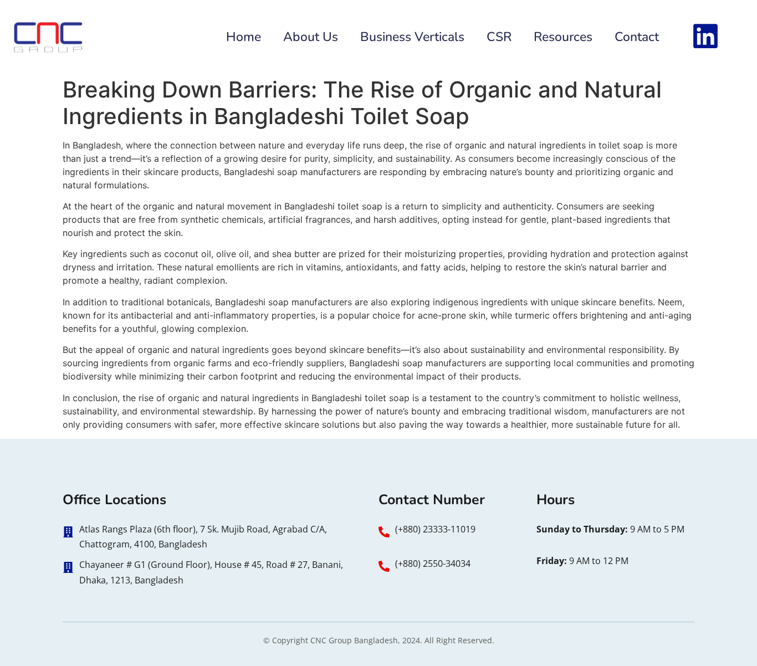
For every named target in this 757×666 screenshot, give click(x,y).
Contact (637, 36)
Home (243, 36)
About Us (310, 36)
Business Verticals (412, 36)
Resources (563, 36)
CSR (499, 36)
